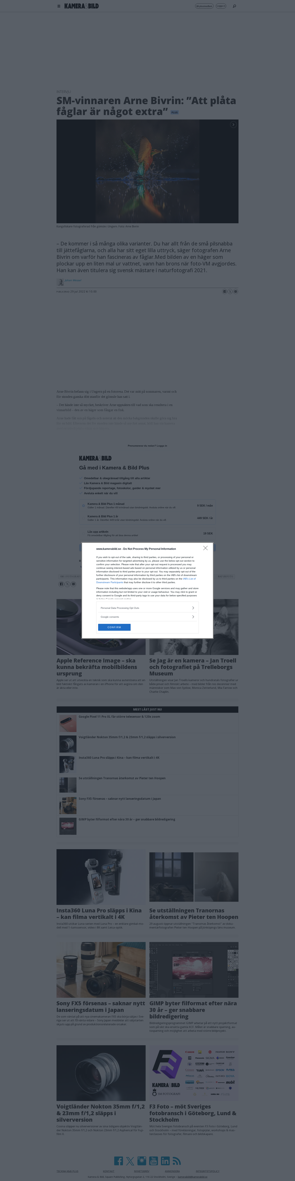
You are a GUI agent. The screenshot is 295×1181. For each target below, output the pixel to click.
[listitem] (147, 608)
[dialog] (147, 590)
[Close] (206, 549)
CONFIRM (114, 627)
